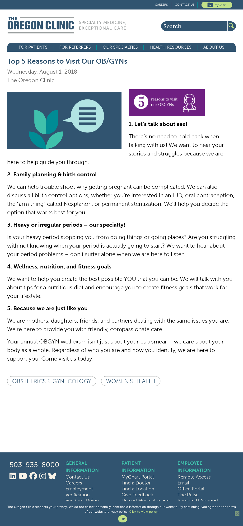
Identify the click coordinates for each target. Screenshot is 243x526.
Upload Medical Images (147, 500)
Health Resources (171, 47)
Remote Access (194, 477)
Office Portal (191, 489)
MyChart (220, 5)
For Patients (33, 47)
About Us (213, 47)
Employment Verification (79, 492)
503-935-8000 (34, 464)
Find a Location (138, 489)
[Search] (232, 26)
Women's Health (130, 381)
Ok (123, 519)
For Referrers (75, 47)
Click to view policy (143, 511)
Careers (161, 4)
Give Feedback (137, 495)
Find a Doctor (136, 483)
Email (183, 483)
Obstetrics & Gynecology (51, 381)
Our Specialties (120, 47)
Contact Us (184, 4)
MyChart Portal (138, 477)
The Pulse (188, 495)
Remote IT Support (198, 500)
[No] (237, 513)
